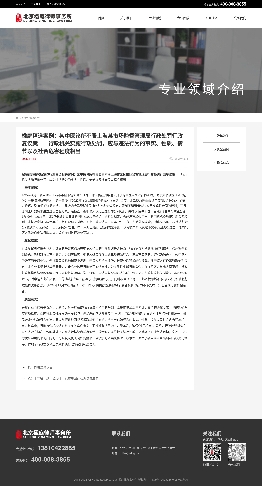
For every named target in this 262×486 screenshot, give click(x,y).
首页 (101, 18)
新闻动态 (211, 18)
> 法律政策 (221, 135)
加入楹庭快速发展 (56, 3)
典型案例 (20, 3)
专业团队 (183, 18)
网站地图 (183, 479)
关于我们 (126, 18)
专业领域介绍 (32, 118)
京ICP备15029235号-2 (163, 479)
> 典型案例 (221, 149)
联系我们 (240, 18)
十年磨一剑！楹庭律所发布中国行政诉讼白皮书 (66, 378)
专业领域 (155, 18)
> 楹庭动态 (221, 162)
